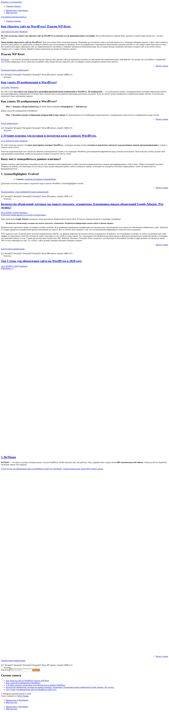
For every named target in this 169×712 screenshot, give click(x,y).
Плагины (5, 70)
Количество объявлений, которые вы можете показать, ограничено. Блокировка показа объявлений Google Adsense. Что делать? (60, 687)
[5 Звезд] (42, 75)
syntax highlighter (22, 192)
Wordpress (23, 32)
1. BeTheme (8, 457)
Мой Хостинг (11, 13)
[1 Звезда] (5, 75)
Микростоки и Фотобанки (17, 10)
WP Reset (5, 59)
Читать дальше (162, 66)
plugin (11, 192)
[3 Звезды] (24, 75)
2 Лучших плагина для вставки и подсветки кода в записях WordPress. (49, 135)
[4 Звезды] (33, 75)
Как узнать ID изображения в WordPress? (29, 82)
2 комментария (11, 123)
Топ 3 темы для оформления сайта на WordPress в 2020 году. (41, 261)
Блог (3, 123)
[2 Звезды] (14, 75)
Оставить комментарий (18, 70)
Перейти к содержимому (11, 2)
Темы (3, 661)
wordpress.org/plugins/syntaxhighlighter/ (40, 179)
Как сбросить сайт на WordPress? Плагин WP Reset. (36, 26)
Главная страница (13, 6)
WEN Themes (23, 696)
